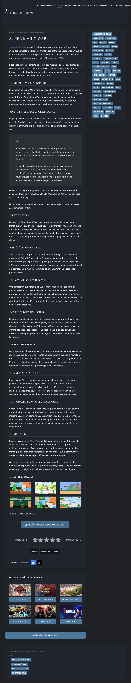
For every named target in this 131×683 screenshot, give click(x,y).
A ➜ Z (36, 6)
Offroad (97, 91)
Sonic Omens (71, 621)
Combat (97, 59)
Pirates (108, 95)
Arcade (59, 6)
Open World (110, 91)
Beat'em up (98, 50)
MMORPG (91, 6)
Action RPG (98, 38)
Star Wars (98, 112)
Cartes (109, 50)
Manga (110, 83)
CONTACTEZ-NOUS (19, 673)
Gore (107, 71)
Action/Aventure (47, 6)
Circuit (108, 54)
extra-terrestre (101, 67)
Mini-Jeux (82, 6)
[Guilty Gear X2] (20, 590)
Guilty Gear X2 (20, 600)
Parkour (97, 95)
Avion (114, 46)
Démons (105, 63)
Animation (111, 38)
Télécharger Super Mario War (46, 524)
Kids (118, 79)
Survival (110, 112)
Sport (127, 6)
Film (114, 67)
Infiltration (107, 79)
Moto (96, 87)
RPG (110, 6)
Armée (103, 42)
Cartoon (97, 54)
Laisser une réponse (45, 635)
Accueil (14, 32)
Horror (112, 75)
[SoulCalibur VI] (45, 611)
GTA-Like (116, 71)
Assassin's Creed (101, 46)
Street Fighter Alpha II (46, 600)
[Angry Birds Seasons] (71, 590)
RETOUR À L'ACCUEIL (20, 669)
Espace (115, 63)
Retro (57, 551)
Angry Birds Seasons (71, 600)
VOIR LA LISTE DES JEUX (21, 660)
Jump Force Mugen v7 (20, 621)
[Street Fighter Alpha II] (45, 590)
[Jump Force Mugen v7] (20, 611)
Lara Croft (98, 83)
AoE (95, 42)
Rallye (97, 108)
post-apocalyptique (103, 104)
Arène (111, 42)
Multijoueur (46, 551)
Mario (35, 551)
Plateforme (101, 6)
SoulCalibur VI (45, 621)
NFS (117, 87)
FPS (74, 6)
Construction (110, 59)
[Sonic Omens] (71, 611)
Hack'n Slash (99, 75)
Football (98, 71)
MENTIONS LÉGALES (19, 664)
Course (68, 6)
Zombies (104, 116)
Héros (96, 79)
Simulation (118, 6)
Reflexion (107, 108)
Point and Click (100, 100)
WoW (96, 116)
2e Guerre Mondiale (102, 34)
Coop (96, 63)
